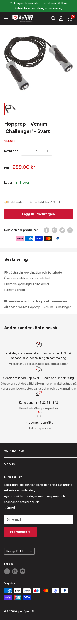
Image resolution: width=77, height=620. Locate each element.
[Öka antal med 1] (47, 151)
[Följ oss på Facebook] (7, 571)
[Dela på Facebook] (46, 230)
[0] (69, 18)
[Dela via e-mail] (70, 230)
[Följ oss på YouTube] (22, 571)
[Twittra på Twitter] (62, 230)
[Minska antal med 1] (25, 151)
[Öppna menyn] (6, 18)
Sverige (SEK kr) (15, 551)
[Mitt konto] (61, 18)
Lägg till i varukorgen (38, 214)
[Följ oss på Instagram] (15, 571)
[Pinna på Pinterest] (54, 230)
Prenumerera (20, 532)
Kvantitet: (11, 151)
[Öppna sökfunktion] (53, 18)
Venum (9, 141)
